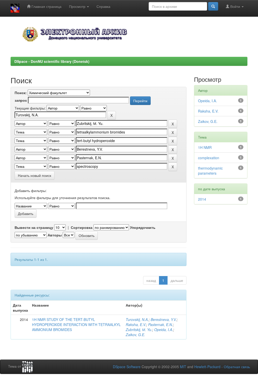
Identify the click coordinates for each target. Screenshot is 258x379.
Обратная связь (237, 366)
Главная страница (45, 6)
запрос (21, 100)
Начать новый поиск (34, 175)
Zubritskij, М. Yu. (139, 329)
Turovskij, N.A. (137, 319)
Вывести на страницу (34, 227)
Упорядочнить (142, 227)
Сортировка (81, 227)
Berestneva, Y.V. (164, 319)
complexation (208, 157)
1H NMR (205, 147)
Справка (103, 6)
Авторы (55, 234)
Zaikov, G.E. (135, 334)
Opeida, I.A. (163, 329)
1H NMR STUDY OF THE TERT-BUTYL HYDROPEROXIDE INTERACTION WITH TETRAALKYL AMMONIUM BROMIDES (76, 324)
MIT (183, 366)
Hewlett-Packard (207, 366)
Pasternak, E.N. (160, 324)
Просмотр (77, 6)
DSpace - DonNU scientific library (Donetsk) (51, 61)
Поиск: (21, 92)
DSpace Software (127, 366)
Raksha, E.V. (136, 324)
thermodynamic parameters (210, 171)
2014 (202, 199)
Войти (235, 6)
